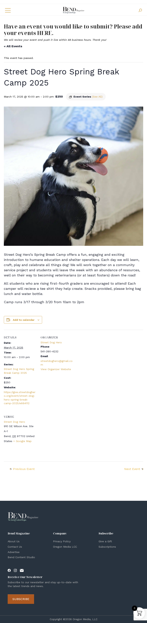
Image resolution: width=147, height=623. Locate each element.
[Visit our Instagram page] (15, 570)
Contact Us (15, 546)
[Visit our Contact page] (22, 570)
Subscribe (20, 599)
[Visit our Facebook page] (9, 570)
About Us (14, 541)
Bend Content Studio (21, 557)
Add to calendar (23, 319)
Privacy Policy (62, 541)
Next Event (132, 469)
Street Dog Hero (51, 342)
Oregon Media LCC (65, 546)
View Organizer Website (56, 369)
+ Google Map (22, 441)
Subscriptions (107, 546)
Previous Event (24, 469)
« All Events (13, 46)
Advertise (14, 552)
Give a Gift (105, 541)
